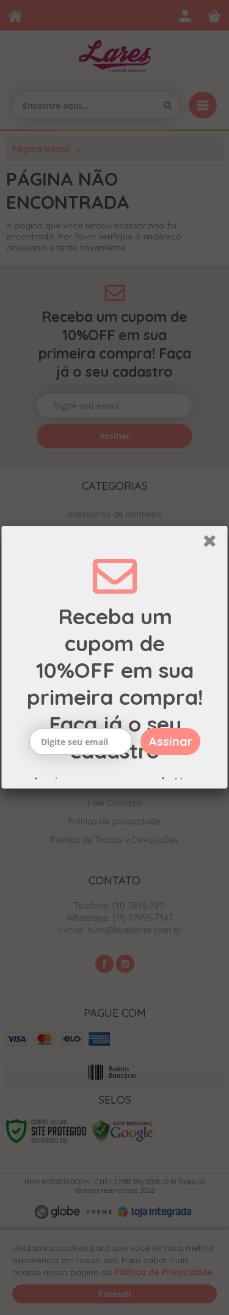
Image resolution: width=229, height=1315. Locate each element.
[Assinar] (170, 741)
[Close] (214, 543)
